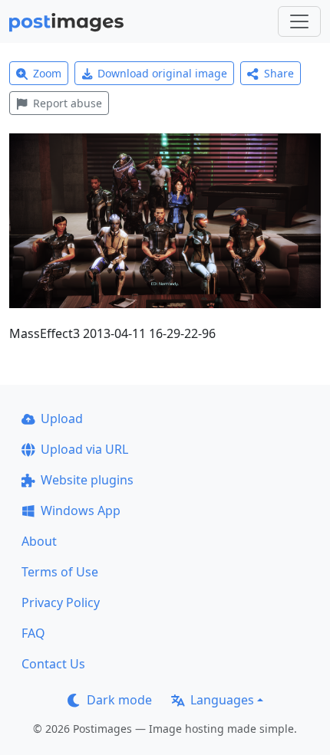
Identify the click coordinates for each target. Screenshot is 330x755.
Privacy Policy (60, 602)
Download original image (162, 73)
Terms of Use (59, 571)
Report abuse (67, 103)
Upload (62, 418)
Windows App (80, 510)
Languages (222, 699)
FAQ (33, 633)
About (39, 541)
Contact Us (53, 663)
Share (279, 73)
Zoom (47, 73)
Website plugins (87, 479)
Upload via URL (84, 449)
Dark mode (119, 699)
